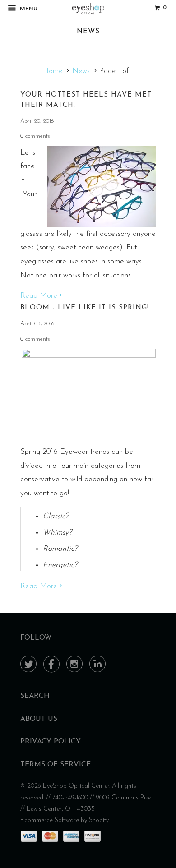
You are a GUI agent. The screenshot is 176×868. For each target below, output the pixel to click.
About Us (38, 719)
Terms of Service (55, 764)
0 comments (35, 136)
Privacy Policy (50, 741)
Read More (40, 296)
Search (35, 696)
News (88, 31)
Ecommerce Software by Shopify (64, 820)
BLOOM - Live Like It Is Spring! (84, 308)
